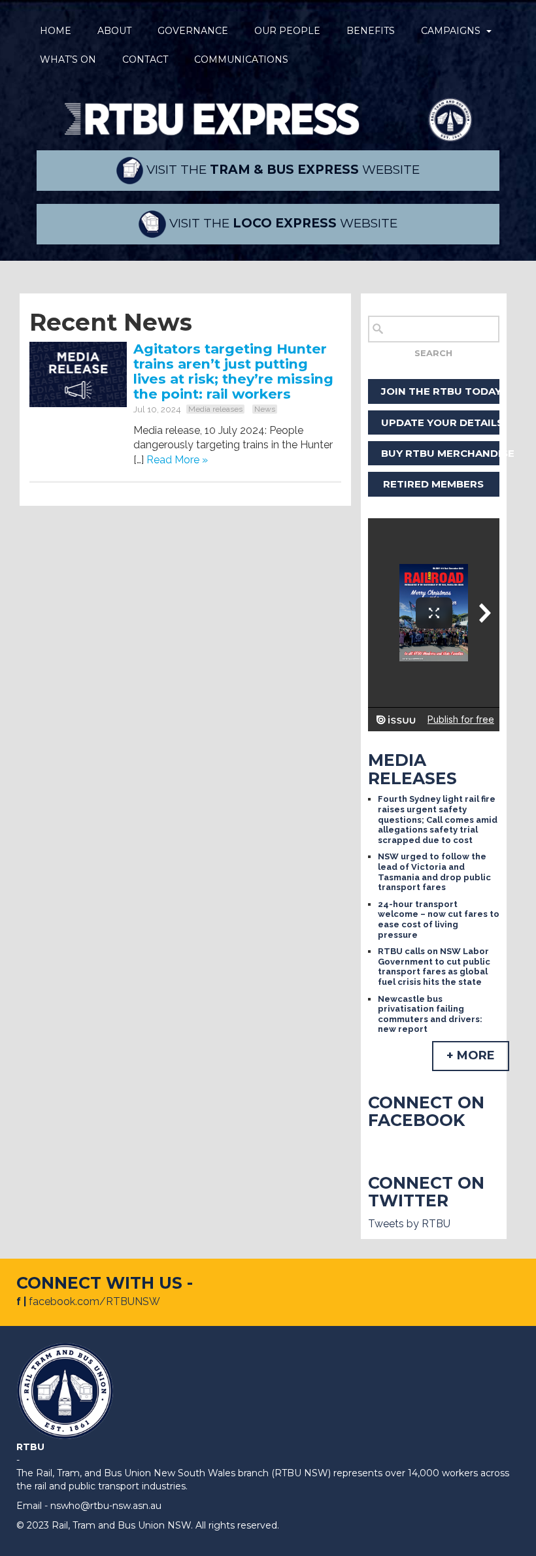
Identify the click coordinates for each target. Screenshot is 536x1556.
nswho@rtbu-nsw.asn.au (105, 1506)
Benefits (370, 31)
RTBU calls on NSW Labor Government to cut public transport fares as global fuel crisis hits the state (434, 966)
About (114, 31)
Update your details (440, 422)
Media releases (215, 409)
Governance (193, 31)
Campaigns (450, 31)
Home (55, 31)
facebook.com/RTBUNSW (94, 1301)
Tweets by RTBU (409, 1223)
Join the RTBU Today (440, 391)
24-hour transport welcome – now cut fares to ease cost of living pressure (438, 919)
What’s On (68, 59)
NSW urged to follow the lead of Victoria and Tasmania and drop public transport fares (434, 872)
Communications (241, 59)
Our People (287, 31)
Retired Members (433, 484)
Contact (145, 59)
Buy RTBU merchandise (440, 453)
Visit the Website (281, 169)
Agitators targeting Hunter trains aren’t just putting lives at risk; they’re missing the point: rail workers (233, 371)
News (264, 409)
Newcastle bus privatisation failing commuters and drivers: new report (430, 1014)
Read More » (177, 460)
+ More (470, 1055)
